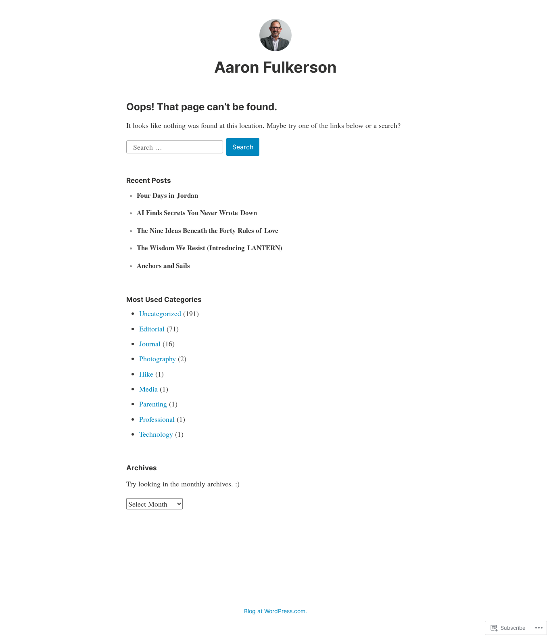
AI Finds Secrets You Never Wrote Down (197, 212)
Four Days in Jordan (167, 195)
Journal (150, 343)
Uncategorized (160, 313)
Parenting (153, 404)
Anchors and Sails (163, 265)
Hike (146, 374)
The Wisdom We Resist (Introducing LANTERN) (209, 248)
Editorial (152, 328)
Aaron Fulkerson (275, 67)
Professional (157, 419)
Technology (156, 434)
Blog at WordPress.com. (275, 611)
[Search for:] (175, 146)
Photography (157, 358)
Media (148, 389)
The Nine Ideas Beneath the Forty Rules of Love (207, 230)
